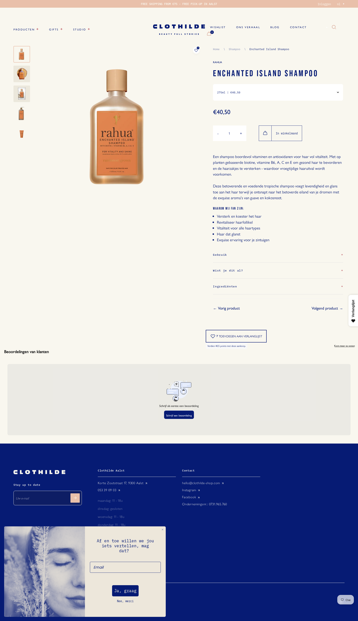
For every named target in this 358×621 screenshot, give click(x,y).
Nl (322, 27)
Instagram (189, 490)
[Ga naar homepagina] (179, 29)
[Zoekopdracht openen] (334, 27)
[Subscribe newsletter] (75, 498)
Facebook (189, 497)
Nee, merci (125, 601)
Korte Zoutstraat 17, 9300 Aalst (121, 483)
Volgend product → (327, 308)
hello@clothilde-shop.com (201, 483)
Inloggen (324, 3)
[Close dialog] (162, 529)
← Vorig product (226, 308)
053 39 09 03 (107, 490)
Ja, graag (125, 590)
